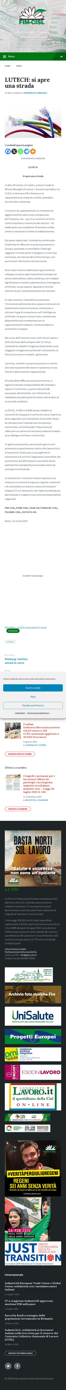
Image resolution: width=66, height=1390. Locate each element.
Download (12, 630)
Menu (11, 56)
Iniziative (30, 800)
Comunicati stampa (35, 745)
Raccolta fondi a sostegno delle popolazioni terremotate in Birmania (29, 1317)
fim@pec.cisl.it (29, 954)
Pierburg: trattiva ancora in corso (16, 661)
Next (7, 670)
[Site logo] (33, 26)
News (19, 66)
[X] (14, 151)
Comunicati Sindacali (35, 92)
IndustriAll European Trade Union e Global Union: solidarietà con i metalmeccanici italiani (33, 1286)
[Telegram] (26, 151)
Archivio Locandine (17, 809)
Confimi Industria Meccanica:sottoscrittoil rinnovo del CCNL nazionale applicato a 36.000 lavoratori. (41, 731)
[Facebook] (8, 151)
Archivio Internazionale (20, 1353)
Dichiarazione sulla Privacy (38, 713)
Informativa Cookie (15, 949)
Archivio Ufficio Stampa (20, 754)
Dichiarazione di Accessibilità (21, 951)
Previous (10, 655)
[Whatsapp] (20, 151)
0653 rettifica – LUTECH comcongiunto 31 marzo (26, 627)
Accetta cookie (33, 687)
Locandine (42, 800)
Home (7, 66)
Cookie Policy (20, 713)
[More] (33, 151)
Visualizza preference (33, 705)
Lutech (10, 642)
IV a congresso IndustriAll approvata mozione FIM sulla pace (29, 1302)
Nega (33, 696)
